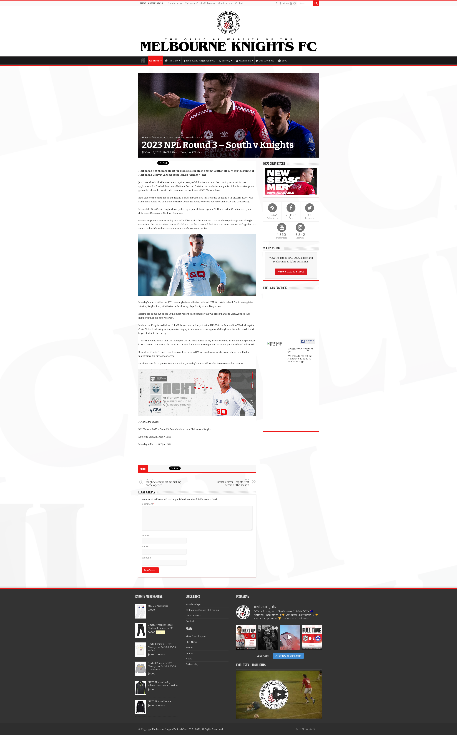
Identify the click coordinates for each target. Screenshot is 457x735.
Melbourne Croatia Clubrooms (200, 3)
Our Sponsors (225, 3)
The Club (173, 60)
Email (145, 546)
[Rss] (277, 3)
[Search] (316, 3)
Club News (167, 137)
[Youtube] (291, 3)
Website (146, 557)
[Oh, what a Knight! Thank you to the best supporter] (290, 637)
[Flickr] (287, 3)
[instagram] (294, 3)
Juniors (190, 653)
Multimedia (245, 60)
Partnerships (193, 664)
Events (189, 647)
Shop (284, 60)
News (156, 60)
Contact (239, 3)
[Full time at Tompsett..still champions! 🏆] (312, 637)
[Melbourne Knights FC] (228, 31)
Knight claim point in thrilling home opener (163, 482)
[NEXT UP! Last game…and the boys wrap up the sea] (246, 637)
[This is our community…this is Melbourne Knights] (268, 637)
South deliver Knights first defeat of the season (233, 482)
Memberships (175, 3)
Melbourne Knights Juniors (200, 60)
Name (146, 535)
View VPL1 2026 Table (291, 271)
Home (143, 60)
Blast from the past (196, 636)
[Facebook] (280, 3)
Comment (148, 504)
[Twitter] (283, 3)
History (226, 60)
